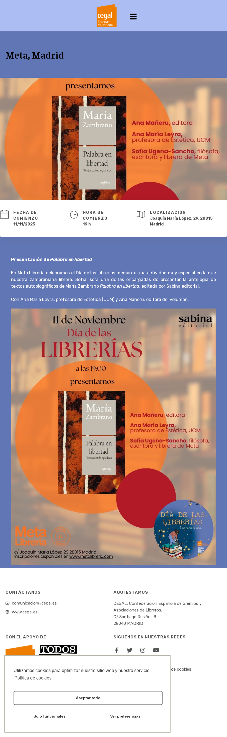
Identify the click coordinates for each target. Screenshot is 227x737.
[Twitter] (129, 650)
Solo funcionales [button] (49, 716)
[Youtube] (156, 650)
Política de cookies (173, 669)
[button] (133, 17)
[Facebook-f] (116, 650)
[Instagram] (142, 650)
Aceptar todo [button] (88, 698)
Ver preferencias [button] (125, 716)
